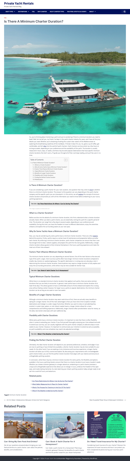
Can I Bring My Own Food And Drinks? (21, 441)
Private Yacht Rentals (19, 3)
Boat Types (9, 12)
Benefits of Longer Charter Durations (45, 173)
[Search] (124, 11)
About (91, 12)
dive (45, 146)
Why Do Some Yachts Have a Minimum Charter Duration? (51, 167)
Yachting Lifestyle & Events (76, 12)
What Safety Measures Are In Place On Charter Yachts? (50, 384)
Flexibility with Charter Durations (44, 175)
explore (80, 194)
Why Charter (42, 12)
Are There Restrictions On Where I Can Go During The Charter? (52, 381)
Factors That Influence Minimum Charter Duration (49, 169)
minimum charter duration (17, 395)
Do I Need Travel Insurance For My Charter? (106, 441)
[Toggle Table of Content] (65, 160)
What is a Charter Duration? (42, 165)
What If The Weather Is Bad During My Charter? (47, 390)
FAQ (33, 12)
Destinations (22, 12)
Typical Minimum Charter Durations (45, 171)
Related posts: (39, 179)
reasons (95, 236)
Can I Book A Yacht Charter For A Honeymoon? (60, 442)
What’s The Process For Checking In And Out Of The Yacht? (51, 387)
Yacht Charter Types (57, 12)
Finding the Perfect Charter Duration (45, 177)
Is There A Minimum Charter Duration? (43, 163)
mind (91, 190)
